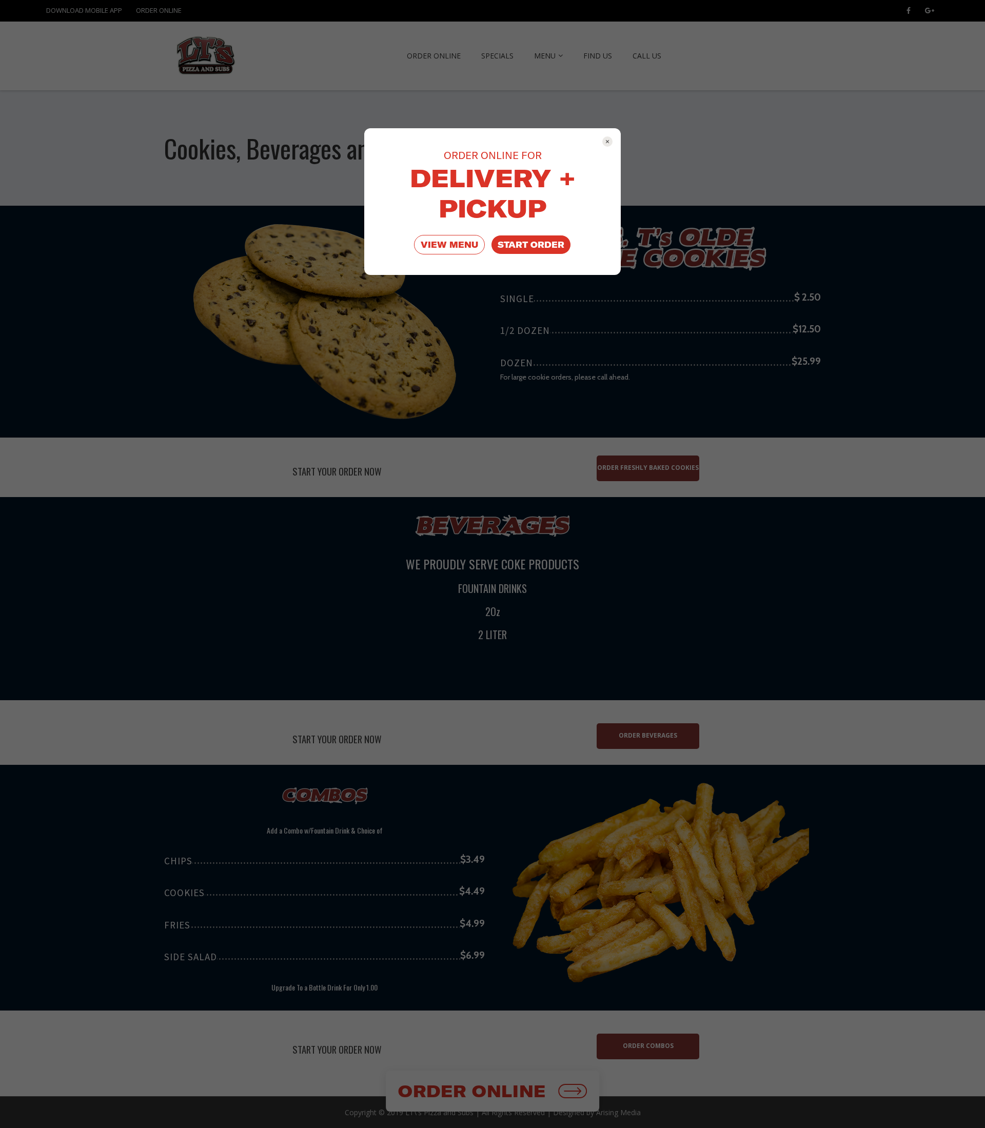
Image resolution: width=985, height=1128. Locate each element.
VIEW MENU (449, 245)
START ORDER (531, 245)
